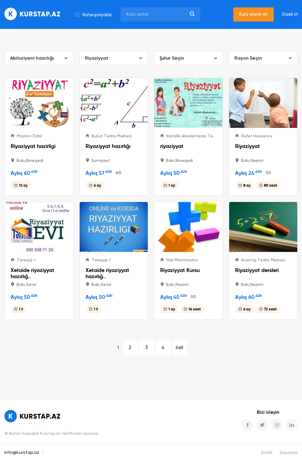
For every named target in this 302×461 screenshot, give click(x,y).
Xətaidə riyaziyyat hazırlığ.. (32, 273)
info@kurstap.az (21, 452)
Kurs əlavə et (253, 14)
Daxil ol (290, 14)
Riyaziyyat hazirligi (33, 146)
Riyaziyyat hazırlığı (108, 146)
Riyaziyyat (247, 146)
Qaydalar (289, 453)
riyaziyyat (171, 146)
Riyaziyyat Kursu (180, 270)
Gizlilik (267, 453)
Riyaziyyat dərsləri (257, 270)
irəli (179, 347)
